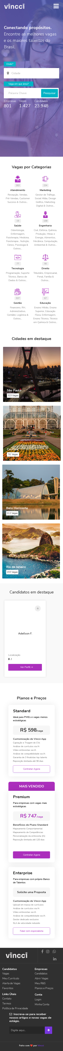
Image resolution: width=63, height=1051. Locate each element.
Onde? (9, 64)
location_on (8, 73)
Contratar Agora (31, 769)
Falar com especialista (31, 931)
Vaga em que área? (18, 84)
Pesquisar (49, 93)
